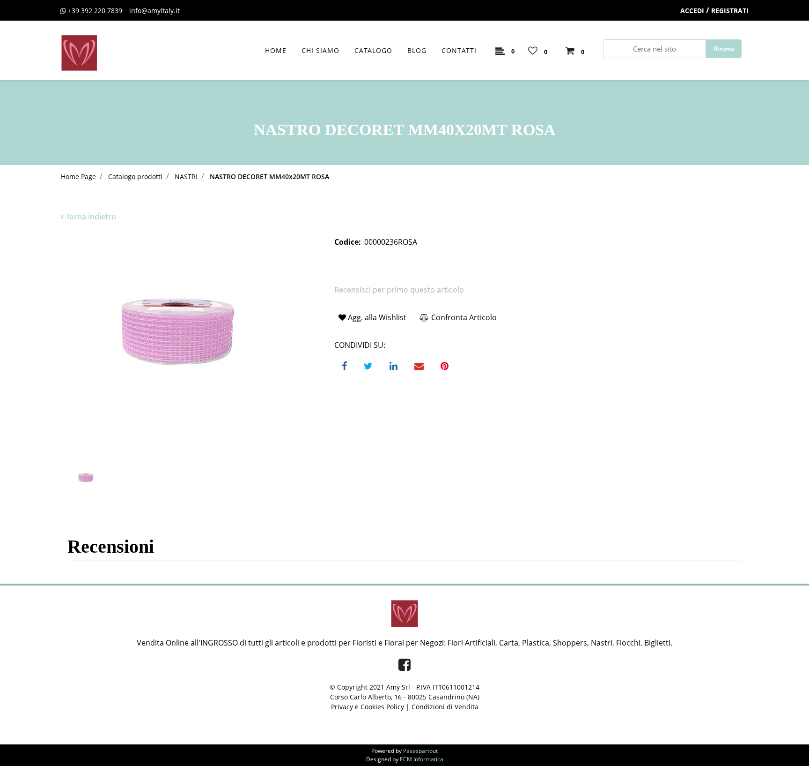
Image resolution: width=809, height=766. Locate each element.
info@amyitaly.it (154, 10)
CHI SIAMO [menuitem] (320, 50)
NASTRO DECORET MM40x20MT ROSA (269, 176)
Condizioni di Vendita (445, 706)
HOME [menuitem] (276, 50)
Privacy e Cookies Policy (367, 706)
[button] (724, 48)
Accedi (692, 10)
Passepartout (420, 751)
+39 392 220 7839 (95, 10)
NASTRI (186, 176)
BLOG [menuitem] (417, 50)
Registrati (730, 10)
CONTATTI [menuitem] (459, 50)
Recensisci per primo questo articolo (399, 290)
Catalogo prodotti (135, 176)
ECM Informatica (421, 759)
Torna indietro (91, 216)
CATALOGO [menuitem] (373, 50)
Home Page (78, 176)
